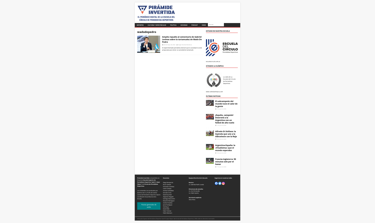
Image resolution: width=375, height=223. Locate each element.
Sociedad (183, 25)
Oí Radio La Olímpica (215, 66)
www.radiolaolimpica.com (214, 92)
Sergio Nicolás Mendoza (185, 45)
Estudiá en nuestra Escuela (218, 31)
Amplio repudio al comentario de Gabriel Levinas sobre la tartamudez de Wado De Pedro (182, 39)
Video (204, 25)
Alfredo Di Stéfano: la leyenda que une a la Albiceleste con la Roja (226, 134)
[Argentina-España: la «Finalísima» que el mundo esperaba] (210, 149)
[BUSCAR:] (216, 24)
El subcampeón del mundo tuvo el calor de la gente (226, 104)
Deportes (140, 25)
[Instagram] (223, 183)
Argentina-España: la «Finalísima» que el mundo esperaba (225, 148)
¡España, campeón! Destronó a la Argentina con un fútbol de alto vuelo (224, 119)
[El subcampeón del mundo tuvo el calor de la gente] (210, 105)
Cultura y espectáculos (157, 25)
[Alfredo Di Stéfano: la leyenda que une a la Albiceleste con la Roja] (210, 135)
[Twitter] (219, 183)
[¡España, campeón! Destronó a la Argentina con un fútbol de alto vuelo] (210, 118)
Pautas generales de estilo (148, 206)
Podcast (194, 25)
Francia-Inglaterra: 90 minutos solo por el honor (225, 161)
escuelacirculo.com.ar (213, 61)
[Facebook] (216, 183)
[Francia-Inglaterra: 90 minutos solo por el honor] (210, 162)
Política (173, 25)
